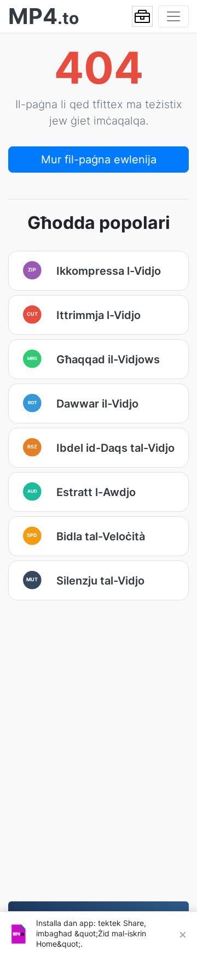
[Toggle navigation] (173, 16)
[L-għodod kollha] (142, 16)
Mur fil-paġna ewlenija (99, 159)
